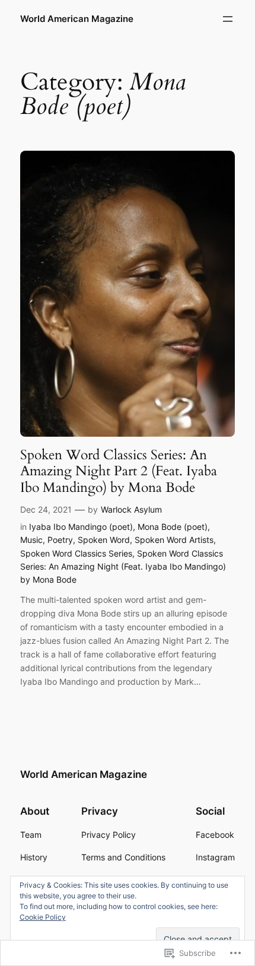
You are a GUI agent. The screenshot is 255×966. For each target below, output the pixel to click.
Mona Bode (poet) (173, 527)
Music (31, 540)
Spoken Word (104, 540)
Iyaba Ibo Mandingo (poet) (81, 527)
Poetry (60, 540)
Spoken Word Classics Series (76, 553)
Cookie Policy (43, 917)
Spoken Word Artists (174, 540)
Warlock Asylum (131, 509)
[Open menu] (228, 19)
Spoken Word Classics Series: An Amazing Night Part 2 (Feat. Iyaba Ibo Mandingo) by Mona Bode (118, 471)
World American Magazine (76, 19)
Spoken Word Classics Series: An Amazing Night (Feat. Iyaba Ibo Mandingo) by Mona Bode (123, 566)
